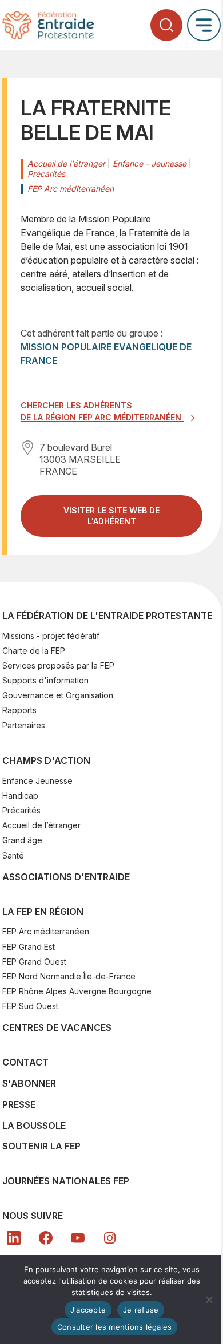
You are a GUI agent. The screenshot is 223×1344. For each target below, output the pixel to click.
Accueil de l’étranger (41, 825)
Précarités (21, 810)
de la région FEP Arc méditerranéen (102, 417)
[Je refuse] (208, 1299)
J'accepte (88, 1309)
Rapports (19, 710)
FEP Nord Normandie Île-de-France (69, 976)
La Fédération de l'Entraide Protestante (107, 615)
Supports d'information (45, 680)
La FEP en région (42, 911)
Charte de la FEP (33, 650)
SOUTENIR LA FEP (41, 1146)
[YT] (77, 1237)
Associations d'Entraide (66, 876)
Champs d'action (46, 760)
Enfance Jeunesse (37, 781)
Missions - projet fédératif (50, 636)
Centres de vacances (57, 1027)
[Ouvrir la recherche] (166, 25)
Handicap (20, 795)
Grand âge (22, 840)
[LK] (13, 1237)
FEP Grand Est (28, 947)
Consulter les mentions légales (114, 1326)
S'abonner (29, 1083)
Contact (25, 1062)
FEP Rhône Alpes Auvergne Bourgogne (77, 991)
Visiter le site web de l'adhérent (122, 520)
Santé (13, 855)
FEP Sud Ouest (30, 1006)
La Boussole (34, 1125)
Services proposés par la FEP (58, 665)
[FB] (45, 1237)
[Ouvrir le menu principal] (204, 25)
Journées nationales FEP (65, 1181)
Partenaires (23, 725)
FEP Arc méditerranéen (45, 931)
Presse (18, 1104)
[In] (109, 1237)
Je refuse (140, 1309)
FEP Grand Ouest (34, 961)
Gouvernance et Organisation (57, 695)
